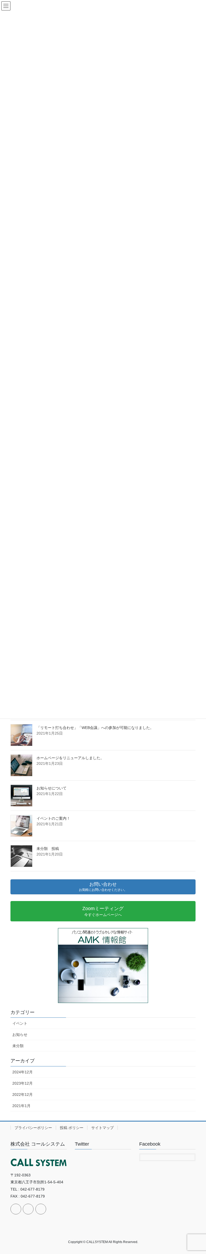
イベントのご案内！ (53, 818)
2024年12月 (22, 1072)
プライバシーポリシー (33, 1128)
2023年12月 (22, 1083)
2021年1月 (21, 1106)
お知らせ (19, 1034)
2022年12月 (22, 1094)
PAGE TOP (196, 1211)
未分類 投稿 (47, 848)
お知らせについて (51, 788)
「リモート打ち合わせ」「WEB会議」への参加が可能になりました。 (95, 727)
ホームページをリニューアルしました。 (70, 758)
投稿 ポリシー (71, 1128)
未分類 (18, 1046)
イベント (19, 1023)
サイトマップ (102, 1128)
